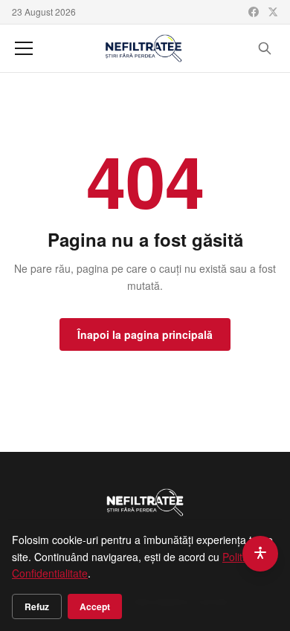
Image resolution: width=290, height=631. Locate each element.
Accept (95, 606)
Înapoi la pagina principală (145, 334)
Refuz (37, 606)
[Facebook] (253, 12)
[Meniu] (24, 48)
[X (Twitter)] (273, 12)
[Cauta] (264, 48)
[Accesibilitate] (260, 554)
